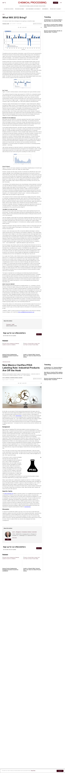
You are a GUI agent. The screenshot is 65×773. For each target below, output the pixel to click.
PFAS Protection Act (8, 493)
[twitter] (22, 27)
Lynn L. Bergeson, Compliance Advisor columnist (12, 377)
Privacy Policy (33, 770)
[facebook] (18, 27)
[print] (41, 27)
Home (3, 14)
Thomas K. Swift (5, 23)
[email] (25, 27)
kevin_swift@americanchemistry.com (26, 312)
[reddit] (23, 27)
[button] (3, 2)
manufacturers (27, 506)
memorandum (18, 415)
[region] (32, 771)
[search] (5, 2)
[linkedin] (20, 27)
